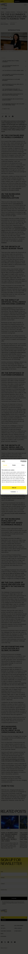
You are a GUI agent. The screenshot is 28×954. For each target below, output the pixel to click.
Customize (13, 491)
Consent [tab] (5, 465)
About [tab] (22, 465)
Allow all (14, 487)
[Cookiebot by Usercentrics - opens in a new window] (20, 461)
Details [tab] (14, 465)
